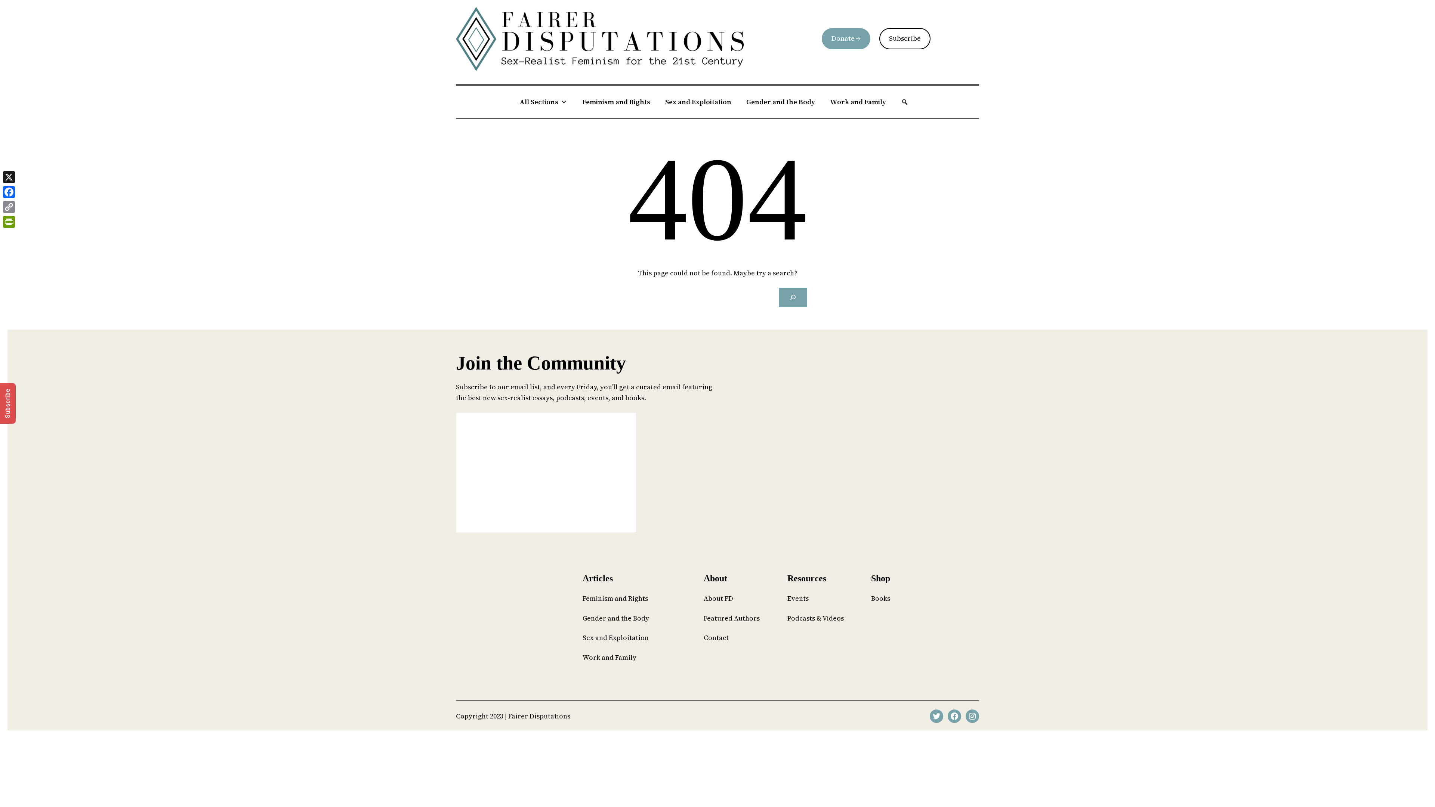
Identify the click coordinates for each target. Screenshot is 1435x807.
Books (880, 598)
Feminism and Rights (616, 101)
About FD (718, 598)
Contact (716, 637)
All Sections (538, 101)
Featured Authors (732, 618)
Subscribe (905, 38)
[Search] (793, 297)
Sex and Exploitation (698, 101)
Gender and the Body (780, 101)
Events (798, 598)
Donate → (846, 38)
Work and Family (858, 101)
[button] (904, 102)
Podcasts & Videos (815, 618)
